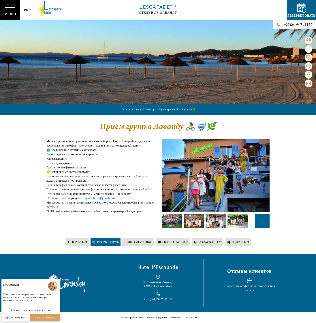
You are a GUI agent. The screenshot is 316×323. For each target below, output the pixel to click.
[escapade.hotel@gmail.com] (308, 40)
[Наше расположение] (308, 49)
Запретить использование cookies (30, 310)
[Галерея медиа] (308, 57)
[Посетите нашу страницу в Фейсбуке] (308, 75)
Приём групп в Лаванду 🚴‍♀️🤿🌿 (177, 109)
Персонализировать (16, 317)
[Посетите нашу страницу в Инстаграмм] (308, 83)
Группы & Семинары (144, 109)
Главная (126, 109)
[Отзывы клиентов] (308, 66)
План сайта (175, 317)
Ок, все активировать (45, 317)
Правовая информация (157, 317)
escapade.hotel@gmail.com (98, 198)
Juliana (193, 317)
